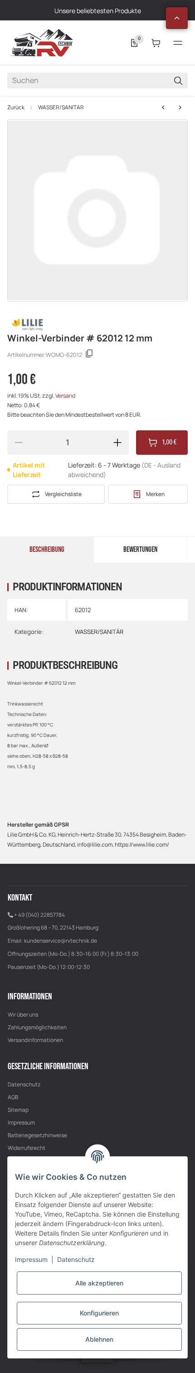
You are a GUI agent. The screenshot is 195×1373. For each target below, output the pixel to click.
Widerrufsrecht (26, 1148)
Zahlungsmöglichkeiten (37, 1027)
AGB (13, 1097)
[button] (177, 18)
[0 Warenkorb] (156, 43)
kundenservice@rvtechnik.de (60, 941)
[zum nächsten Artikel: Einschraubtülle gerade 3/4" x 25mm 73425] (163, 107)
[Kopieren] (89, 355)
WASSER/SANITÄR (61, 107)
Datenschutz (24, 1084)
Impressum (21, 1122)
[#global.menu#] (178, 43)
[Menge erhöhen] (117, 442)
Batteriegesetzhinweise (37, 1135)
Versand (65, 395)
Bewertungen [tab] (140, 549)
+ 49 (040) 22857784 (39, 915)
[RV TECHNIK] (41, 42)
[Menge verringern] (19, 442)
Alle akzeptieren (99, 1283)
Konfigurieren (99, 1313)
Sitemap (18, 1110)
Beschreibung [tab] (46, 549)
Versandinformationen (35, 1040)
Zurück (15, 107)
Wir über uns (23, 1014)
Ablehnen (99, 1339)
